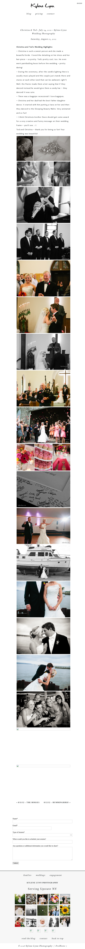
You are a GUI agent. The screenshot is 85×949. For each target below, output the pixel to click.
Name (15, 819)
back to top (57, 938)
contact (50, 14)
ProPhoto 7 (61, 946)
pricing (39, 14)
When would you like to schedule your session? (29, 839)
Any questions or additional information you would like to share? (35, 846)
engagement (56, 875)
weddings (40, 875)
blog (28, 14)
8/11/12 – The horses (29, 802)
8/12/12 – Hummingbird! (56, 802)
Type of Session (18, 832)
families (27, 875)
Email (15, 825)
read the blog (28, 938)
